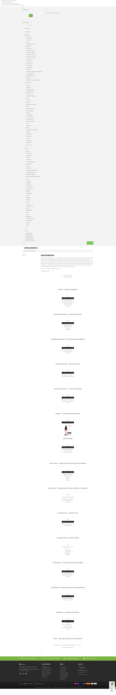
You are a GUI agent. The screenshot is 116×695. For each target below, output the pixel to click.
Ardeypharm (28, 216)
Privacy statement (29, 237)
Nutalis (27, 222)
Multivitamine (28, 48)
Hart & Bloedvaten (29, 110)
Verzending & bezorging (46, 669)
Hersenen (28, 112)
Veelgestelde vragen (46, 667)
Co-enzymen (28, 39)
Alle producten (28, 145)
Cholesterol (28, 93)
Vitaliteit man (28, 142)
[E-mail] (26, 674)
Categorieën (28, 250)
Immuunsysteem (29, 119)
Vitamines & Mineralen (30, 75)
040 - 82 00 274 (83, 672)
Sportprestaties (29, 67)
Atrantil (27, 208)
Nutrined (28, 191)
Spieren (27, 127)
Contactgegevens (29, 233)
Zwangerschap (29, 140)
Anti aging (28, 85)
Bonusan (28, 151)
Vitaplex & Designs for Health (31, 170)
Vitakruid (28, 157)
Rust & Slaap (28, 125)
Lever (27, 123)
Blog (26, 227)
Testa (27, 214)
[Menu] (114, 682)
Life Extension (29, 159)
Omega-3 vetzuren (30, 58)
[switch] (112, 690)
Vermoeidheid (62, 671)
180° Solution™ (29, 153)
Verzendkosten (29, 234)
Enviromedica (28, 155)
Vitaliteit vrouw (29, 136)
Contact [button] (26, 231)
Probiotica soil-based (30, 50)
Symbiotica (28, 199)
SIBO (27, 106)
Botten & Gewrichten (30, 89)
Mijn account (44, 676)
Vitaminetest (27, 28)
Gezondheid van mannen (31, 54)
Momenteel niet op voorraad (67, 497)
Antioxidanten (29, 37)
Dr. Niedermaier (29, 193)
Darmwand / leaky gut (30, 121)
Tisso (27, 178)
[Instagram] (23, 674)
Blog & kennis (62, 678)
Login (24, 242)
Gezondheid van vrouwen (31, 56)
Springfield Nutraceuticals (31, 172)
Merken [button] (26, 148)
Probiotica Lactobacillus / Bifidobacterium (34, 71)
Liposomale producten (30, 52)
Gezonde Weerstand (30, 108)
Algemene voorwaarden (30, 240)
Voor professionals (63, 676)
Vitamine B (28, 69)
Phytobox (28, 165)
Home (30, 25)
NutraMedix (28, 182)
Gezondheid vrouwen (64, 672)
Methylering (28, 87)
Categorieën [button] (27, 35)
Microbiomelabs (29, 210)
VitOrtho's (28, 180)
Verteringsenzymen (30, 73)
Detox (27, 42)
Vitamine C (28, 77)
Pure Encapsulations (30, 218)
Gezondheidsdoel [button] (28, 82)
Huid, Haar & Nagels (30, 117)
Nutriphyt (28, 203)
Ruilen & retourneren (46, 671)
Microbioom (28, 100)
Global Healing (29, 189)
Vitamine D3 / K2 (29, 63)
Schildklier (28, 131)
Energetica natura (29, 187)
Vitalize (27, 195)
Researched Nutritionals (30, 174)
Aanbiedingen (27, 31)
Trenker (27, 201)
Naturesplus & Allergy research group (33, 176)
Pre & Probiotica (29, 65)
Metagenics (28, 197)
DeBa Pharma (29, 220)
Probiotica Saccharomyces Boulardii (33, 80)
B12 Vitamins (28, 184)
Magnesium (28, 46)
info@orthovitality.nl (83, 670)
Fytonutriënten (29, 61)
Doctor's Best (28, 168)
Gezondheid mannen (64, 674)
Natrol (27, 212)
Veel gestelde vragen (30, 236)
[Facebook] (20, 674)
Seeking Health (29, 163)
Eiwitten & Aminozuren (30, 44)
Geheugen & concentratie (31, 104)
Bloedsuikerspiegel (29, 91)
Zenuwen (28, 138)
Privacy (65, 687)
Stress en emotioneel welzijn (31, 129)
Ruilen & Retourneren (30, 239)
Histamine (28, 102)
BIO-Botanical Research (30, 161)
